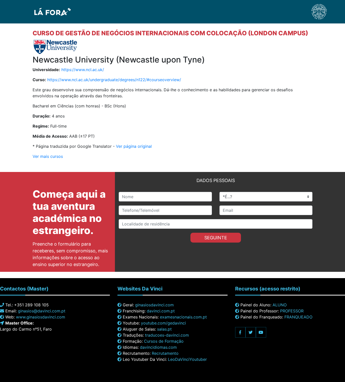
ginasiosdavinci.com (154, 304)
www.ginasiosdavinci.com (40, 316)
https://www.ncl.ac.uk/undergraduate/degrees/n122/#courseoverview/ (114, 79)
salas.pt (164, 329)
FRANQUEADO (298, 316)
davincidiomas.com (158, 347)
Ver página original (134, 146)
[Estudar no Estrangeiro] (38, 11)
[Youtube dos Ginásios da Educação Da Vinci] (261, 332)
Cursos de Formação (164, 341)
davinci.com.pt (161, 310)
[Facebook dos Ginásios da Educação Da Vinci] (240, 332)
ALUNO (280, 304)
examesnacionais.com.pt (183, 316)
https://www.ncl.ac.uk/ (82, 69)
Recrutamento (165, 353)
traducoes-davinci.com (167, 335)
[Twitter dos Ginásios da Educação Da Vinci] (250, 332)
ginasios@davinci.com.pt (41, 310)
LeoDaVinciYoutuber (187, 359)
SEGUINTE (215, 237)
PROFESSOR (292, 310)
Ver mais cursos (48, 156)
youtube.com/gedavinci (163, 323)
